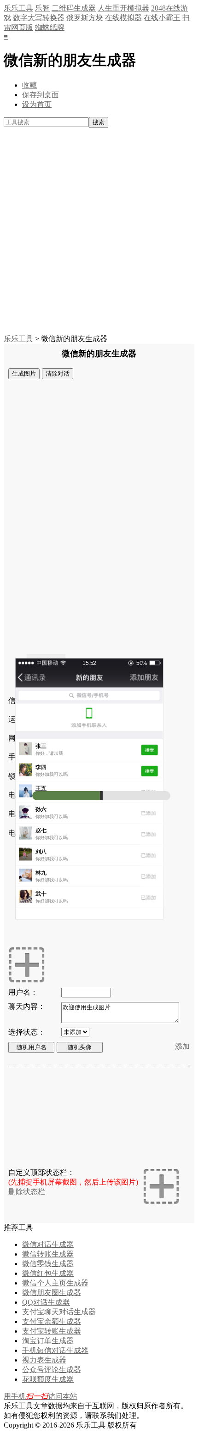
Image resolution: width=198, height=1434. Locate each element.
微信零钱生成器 (48, 1264)
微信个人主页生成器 (55, 1283)
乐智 (42, 8)
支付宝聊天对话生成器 (59, 1312)
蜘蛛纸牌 (49, 27)
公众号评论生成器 (51, 1369)
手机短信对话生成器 (55, 1350)
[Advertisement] (99, 231)
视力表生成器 (44, 1360)
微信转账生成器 (48, 1254)
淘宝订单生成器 (48, 1341)
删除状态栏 (26, 1192)
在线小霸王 (162, 18)
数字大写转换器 (38, 18)
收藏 (29, 85)
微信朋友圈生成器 (51, 1292)
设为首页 (37, 104)
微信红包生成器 (48, 1273)
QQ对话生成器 (46, 1302)
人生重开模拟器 (123, 8)
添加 (182, 1046)
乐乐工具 (18, 8)
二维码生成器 (74, 8)
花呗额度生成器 (48, 1379)
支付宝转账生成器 (51, 1331)
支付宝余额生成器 (51, 1321)
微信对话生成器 (48, 1244)
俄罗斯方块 (84, 18)
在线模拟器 (123, 18)
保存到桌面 (40, 95)
